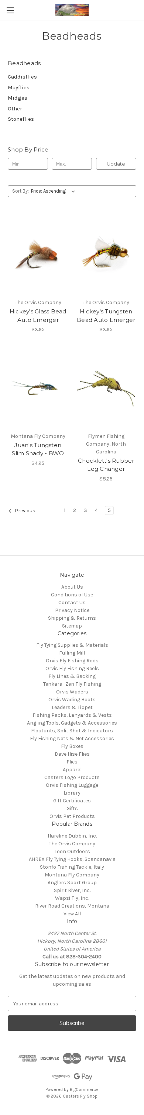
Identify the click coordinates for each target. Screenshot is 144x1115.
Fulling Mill (72, 653)
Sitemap (72, 626)
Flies (72, 762)
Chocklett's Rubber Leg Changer (106, 465)
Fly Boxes (72, 746)
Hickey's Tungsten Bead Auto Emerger (106, 315)
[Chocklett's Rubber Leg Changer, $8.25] (106, 388)
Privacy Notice (72, 610)
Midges (17, 97)
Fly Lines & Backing (72, 676)
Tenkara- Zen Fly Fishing (72, 684)
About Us (72, 587)
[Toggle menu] (10, 10)
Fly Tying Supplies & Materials (72, 645)
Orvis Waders (72, 692)
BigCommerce (84, 1089)
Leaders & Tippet (72, 707)
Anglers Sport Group (72, 882)
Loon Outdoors (72, 851)
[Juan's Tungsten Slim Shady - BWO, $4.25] (38, 388)
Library (72, 793)
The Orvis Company (72, 844)
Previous (24, 510)
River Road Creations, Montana (72, 906)
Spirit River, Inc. (72, 890)
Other (15, 108)
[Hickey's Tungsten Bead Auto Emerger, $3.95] (106, 254)
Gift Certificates (72, 801)
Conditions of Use (72, 595)
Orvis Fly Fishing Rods (72, 661)
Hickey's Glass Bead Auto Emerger (38, 315)
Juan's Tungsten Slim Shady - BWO (38, 449)
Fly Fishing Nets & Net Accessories (72, 738)
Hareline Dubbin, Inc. (72, 836)
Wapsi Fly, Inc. (72, 898)
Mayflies (19, 87)
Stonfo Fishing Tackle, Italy (72, 867)
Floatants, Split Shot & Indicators (72, 731)
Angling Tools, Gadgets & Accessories (72, 723)
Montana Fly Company (72, 875)
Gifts (72, 808)
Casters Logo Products (72, 777)
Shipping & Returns (72, 618)
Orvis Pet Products (72, 816)
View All (72, 914)
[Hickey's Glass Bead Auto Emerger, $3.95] (38, 254)
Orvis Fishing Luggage (72, 785)
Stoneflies (21, 119)
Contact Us (72, 602)
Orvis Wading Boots (72, 699)
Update (116, 164)
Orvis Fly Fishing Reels (72, 668)
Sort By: (20, 191)
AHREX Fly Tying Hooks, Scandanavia (72, 859)
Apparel (72, 769)
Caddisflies (22, 76)
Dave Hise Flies (72, 754)
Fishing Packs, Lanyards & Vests (72, 715)
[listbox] (54, 191)
